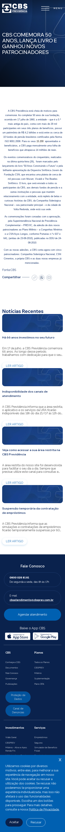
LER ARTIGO (14, 366)
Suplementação (42, 678)
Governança (11, 678)
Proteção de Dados (18, 697)
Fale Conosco (11, 673)
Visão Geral (10, 737)
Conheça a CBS (12, 662)
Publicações (11, 684)
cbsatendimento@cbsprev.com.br (31, 600)
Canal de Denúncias (18, 710)
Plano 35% (39, 684)
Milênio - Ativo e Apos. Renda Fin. (16, 749)
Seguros (38, 743)
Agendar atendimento (32, 614)
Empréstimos (40, 737)
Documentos (11, 667)
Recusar (36, 822)
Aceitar (14, 822)
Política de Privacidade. (44, 809)
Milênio (38, 673)
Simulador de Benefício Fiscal (45, 749)
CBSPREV (39, 667)
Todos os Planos (41, 662)
